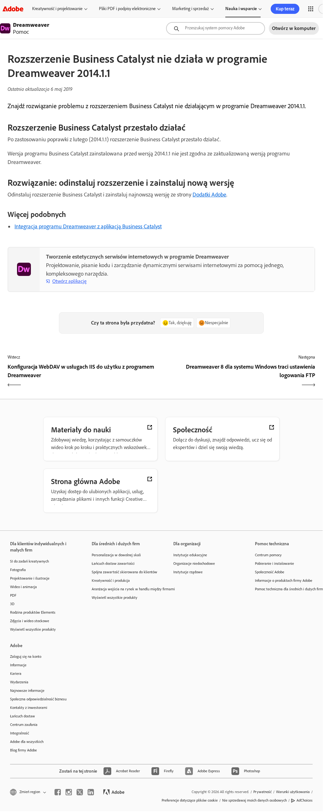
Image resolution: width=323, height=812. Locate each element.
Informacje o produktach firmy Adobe (283, 580)
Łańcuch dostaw (22, 716)
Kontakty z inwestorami (28, 707)
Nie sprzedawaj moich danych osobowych (254, 800)
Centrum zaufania (23, 724)
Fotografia (18, 570)
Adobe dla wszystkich (26, 741)
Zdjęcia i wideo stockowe (29, 621)
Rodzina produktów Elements (32, 612)
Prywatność (262, 792)
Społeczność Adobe (269, 572)
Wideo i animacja (23, 587)
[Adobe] (13, 8)
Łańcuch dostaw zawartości (113, 563)
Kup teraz (285, 9)
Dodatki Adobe (209, 194)
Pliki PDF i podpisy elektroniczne (127, 8)
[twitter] (80, 792)
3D (12, 604)
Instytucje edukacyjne (190, 555)
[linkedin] (91, 792)
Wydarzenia (19, 682)
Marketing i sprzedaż (190, 8)
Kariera (15, 673)
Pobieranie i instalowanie (274, 563)
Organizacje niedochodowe (194, 563)
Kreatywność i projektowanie (57, 8)
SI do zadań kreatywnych (29, 561)
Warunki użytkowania (293, 792)
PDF (13, 595)
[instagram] (69, 792)
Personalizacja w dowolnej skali (116, 555)
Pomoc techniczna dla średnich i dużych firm (286, 589)
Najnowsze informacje (27, 690)
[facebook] (58, 792)
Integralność (19, 733)
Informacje (18, 665)
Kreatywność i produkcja (111, 580)
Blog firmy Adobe (23, 750)
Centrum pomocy (268, 555)
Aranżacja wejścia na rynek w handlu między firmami (123, 589)
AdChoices (305, 800)
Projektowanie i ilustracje (29, 578)
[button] (311, 9)
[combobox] (215, 28)
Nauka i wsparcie (241, 8)
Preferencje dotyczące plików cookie (190, 800)
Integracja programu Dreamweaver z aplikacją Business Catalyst (88, 226)
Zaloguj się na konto (25, 656)
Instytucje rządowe (188, 572)
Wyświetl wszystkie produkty (33, 629)
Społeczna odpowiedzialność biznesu (38, 699)
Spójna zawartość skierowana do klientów (123, 572)
